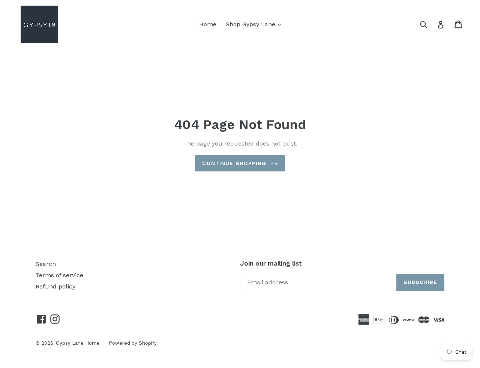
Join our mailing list (271, 263)
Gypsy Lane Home (78, 343)
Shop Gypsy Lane (255, 24)
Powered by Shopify (133, 343)
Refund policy (55, 286)
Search (46, 263)
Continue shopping (234, 163)
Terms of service (59, 275)
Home (207, 24)
